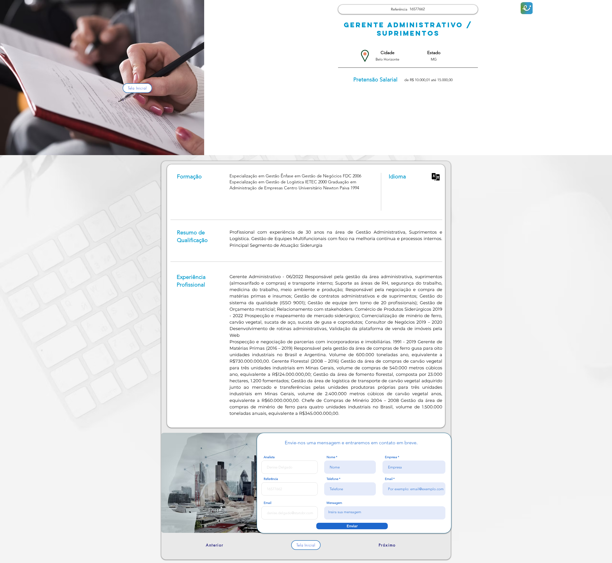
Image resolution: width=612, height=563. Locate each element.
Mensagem (334, 502)
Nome (331, 457)
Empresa (391, 457)
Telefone (332, 478)
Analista (269, 457)
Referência (271, 478)
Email (389, 478)
